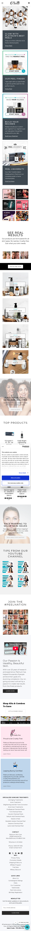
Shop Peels (8, 46)
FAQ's (15, 883)
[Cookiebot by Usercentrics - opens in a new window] (22, 447)
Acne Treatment (15, 802)
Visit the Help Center (15, 266)
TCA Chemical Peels (15, 812)
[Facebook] (9, 852)
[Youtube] (18, 852)
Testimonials (15, 887)
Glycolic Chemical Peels (15, 814)
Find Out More (9, 181)
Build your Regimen (11, 136)
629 (9, 499)
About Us (16, 878)
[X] (12, 852)
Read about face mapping (15, 537)
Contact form (17, 847)
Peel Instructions (15, 890)
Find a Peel (8, 89)
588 (22, 498)
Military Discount (15, 869)
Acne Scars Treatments (15, 807)
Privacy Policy (15, 858)
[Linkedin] (21, 852)
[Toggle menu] (2, 2)
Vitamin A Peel (15, 819)
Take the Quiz (15, 409)
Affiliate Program (15, 865)
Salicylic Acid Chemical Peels (15, 816)
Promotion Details (15, 860)
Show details (22, 472)
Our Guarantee (15, 885)
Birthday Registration (15, 892)
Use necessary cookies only (15, 483)
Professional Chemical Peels (15, 809)
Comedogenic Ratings (15, 880)
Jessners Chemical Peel (15, 823)
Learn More (10, 691)
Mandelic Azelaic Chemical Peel (15, 821)
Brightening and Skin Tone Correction (15, 804)
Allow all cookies (15, 478)
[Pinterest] (15, 852)
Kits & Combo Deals (15, 711)
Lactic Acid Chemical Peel (15, 826)
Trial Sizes (15, 867)
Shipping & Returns (15, 862)
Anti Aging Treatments (15, 800)
